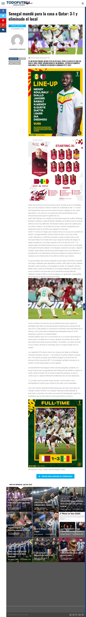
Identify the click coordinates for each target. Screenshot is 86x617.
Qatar (11, 63)
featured (22, 58)
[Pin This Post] (3, 20)
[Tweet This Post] (3, 16)
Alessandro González (17, 49)
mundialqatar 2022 (15, 61)
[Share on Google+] (3, 25)
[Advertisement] (45, 589)
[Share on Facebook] (3, 11)
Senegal (17, 63)
